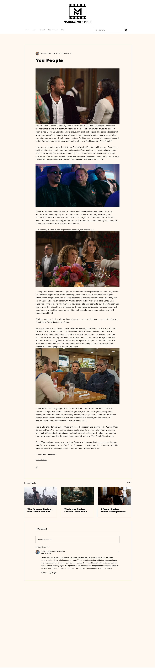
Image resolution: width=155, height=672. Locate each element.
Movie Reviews (41, 460)
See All (128, 483)
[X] (126, 30)
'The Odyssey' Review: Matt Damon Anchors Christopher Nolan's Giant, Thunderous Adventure (39, 510)
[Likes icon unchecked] (42, 573)
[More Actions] (118, 552)
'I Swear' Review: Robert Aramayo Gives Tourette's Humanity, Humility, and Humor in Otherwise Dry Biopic (113, 510)
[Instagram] (129, 30)
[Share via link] (37, 467)
